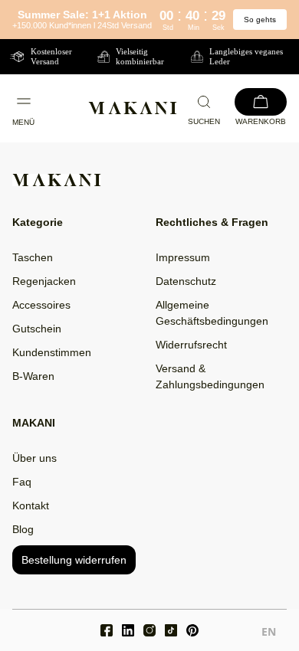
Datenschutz (186, 281)
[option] (269, 634)
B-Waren (33, 376)
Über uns (34, 458)
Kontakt (30, 505)
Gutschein (36, 328)
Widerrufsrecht (191, 345)
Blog (23, 529)
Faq (21, 482)
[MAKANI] (132, 108)
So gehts (260, 19)
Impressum (183, 257)
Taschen (32, 257)
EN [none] (268, 631)
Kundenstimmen (51, 352)
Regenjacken (44, 281)
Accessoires (41, 305)
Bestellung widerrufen (74, 560)
